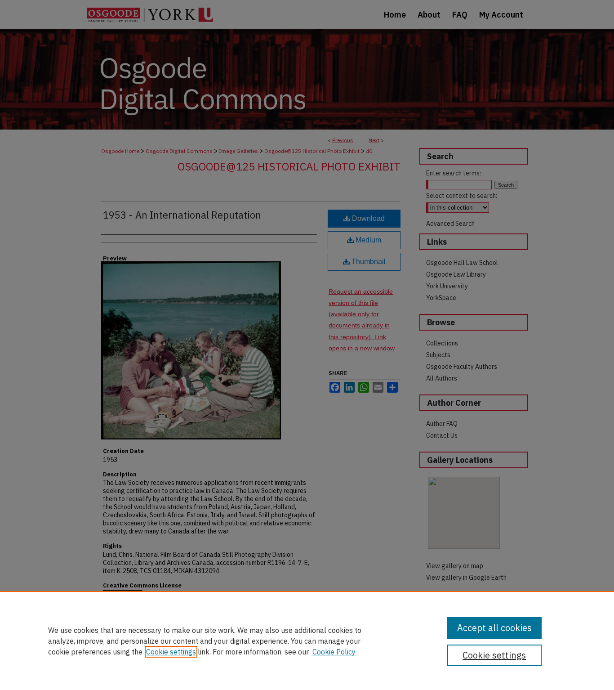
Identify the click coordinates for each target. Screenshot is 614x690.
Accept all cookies (494, 628)
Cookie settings (171, 651)
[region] (307, 640)
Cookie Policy (334, 651)
